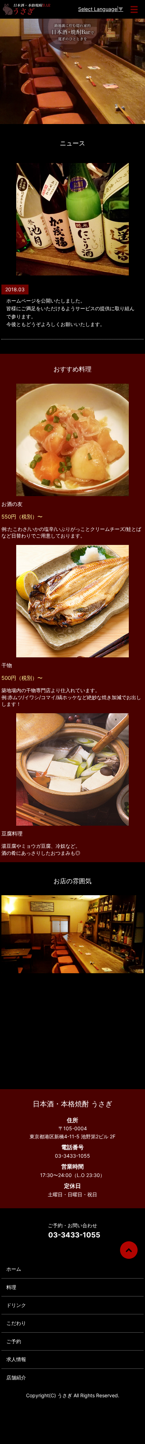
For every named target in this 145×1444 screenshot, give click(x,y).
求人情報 (16, 1359)
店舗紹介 (16, 1377)
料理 (11, 1287)
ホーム (13, 1269)
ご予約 (13, 1341)
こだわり (16, 1323)
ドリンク (16, 1305)
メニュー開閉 (134, 9)
